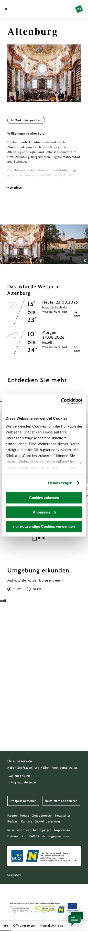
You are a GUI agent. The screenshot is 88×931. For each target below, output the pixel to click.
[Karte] (13, 9)
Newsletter (62, 815)
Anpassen (41, 512)
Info (5, 925)
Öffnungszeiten (24, 925)
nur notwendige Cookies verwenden (44, 526)
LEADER (33, 836)
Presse (24, 815)
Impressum (62, 830)
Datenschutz (16, 836)
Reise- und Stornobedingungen (29, 830)
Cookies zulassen (44, 498)
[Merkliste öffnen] (17, 9)
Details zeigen (60, 483)
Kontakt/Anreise (52, 925)
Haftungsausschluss (55, 836)
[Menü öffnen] (6, 9)
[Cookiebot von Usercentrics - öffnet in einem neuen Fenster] (62, 401)
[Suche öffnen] (21, 9)
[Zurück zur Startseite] (79, 9)
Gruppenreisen (42, 815)
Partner (12, 815)
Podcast (13, 821)
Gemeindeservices (48, 821)
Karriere (26, 821)
